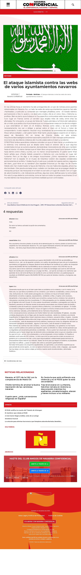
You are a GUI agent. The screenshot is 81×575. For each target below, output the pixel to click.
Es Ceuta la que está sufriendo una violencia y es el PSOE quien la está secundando (58, 379)
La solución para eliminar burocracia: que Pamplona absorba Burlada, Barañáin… (33, 421)
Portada (29, 94)
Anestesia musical (11, 418)
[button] (5, 193)
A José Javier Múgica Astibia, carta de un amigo (22, 416)
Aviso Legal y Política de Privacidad (31, 515)
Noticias (7, 76)
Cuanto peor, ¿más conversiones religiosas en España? (21, 398)
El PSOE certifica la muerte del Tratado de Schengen (23, 410)
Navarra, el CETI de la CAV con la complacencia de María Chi (21, 378)
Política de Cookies (55, 515)
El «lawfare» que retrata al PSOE (16, 413)
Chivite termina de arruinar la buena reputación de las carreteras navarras (22, 387)
